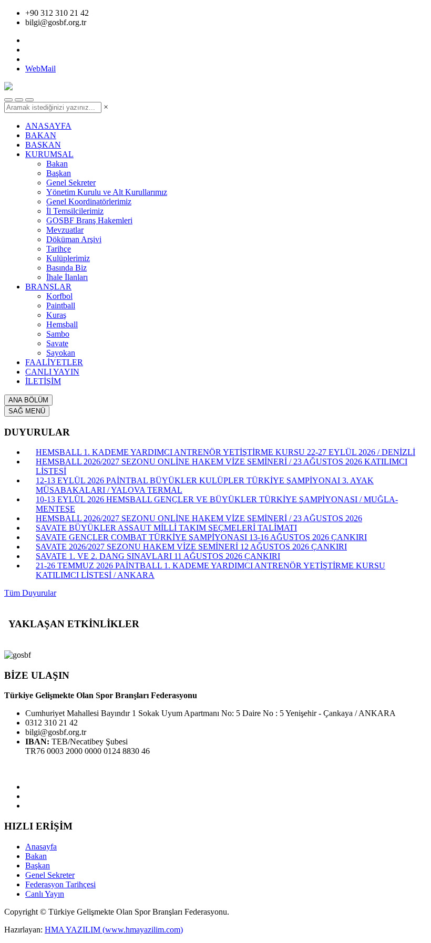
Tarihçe (58, 248)
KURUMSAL (49, 154)
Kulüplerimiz (68, 258)
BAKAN (40, 135)
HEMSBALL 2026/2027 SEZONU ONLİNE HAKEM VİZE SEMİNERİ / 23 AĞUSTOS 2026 (199, 518)
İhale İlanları (67, 277)
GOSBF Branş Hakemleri (89, 220)
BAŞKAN (43, 144)
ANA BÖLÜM (28, 400)
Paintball (60, 305)
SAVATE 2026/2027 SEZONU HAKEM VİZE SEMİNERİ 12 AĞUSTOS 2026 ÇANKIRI (191, 546)
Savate (57, 343)
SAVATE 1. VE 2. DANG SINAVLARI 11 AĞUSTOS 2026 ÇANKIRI (158, 556)
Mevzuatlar (65, 229)
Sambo (57, 333)
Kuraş (56, 314)
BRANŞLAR (48, 286)
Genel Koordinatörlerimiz (88, 201)
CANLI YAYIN (52, 371)
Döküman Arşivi (73, 239)
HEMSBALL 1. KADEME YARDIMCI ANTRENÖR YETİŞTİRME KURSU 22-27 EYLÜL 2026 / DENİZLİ (225, 452)
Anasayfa (41, 846)
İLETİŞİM (43, 381)
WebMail (40, 68)
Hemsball (62, 324)
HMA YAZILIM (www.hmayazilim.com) (114, 929)
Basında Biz (66, 267)
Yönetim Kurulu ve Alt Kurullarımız (106, 192)
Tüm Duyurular (30, 592)
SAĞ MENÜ (26, 411)
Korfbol (59, 296)
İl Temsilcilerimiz (75, 210)
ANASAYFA (48, 125)
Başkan (58, 173)
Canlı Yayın (44, 893)
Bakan (57, 163)
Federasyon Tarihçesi (60, 884)
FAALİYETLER (54, 362)
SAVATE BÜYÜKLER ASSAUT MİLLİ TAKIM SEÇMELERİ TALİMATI (166, 527)
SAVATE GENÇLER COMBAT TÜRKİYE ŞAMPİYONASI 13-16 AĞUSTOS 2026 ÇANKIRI (201, 537)
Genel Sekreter (71, 182)
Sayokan (60, 352)
